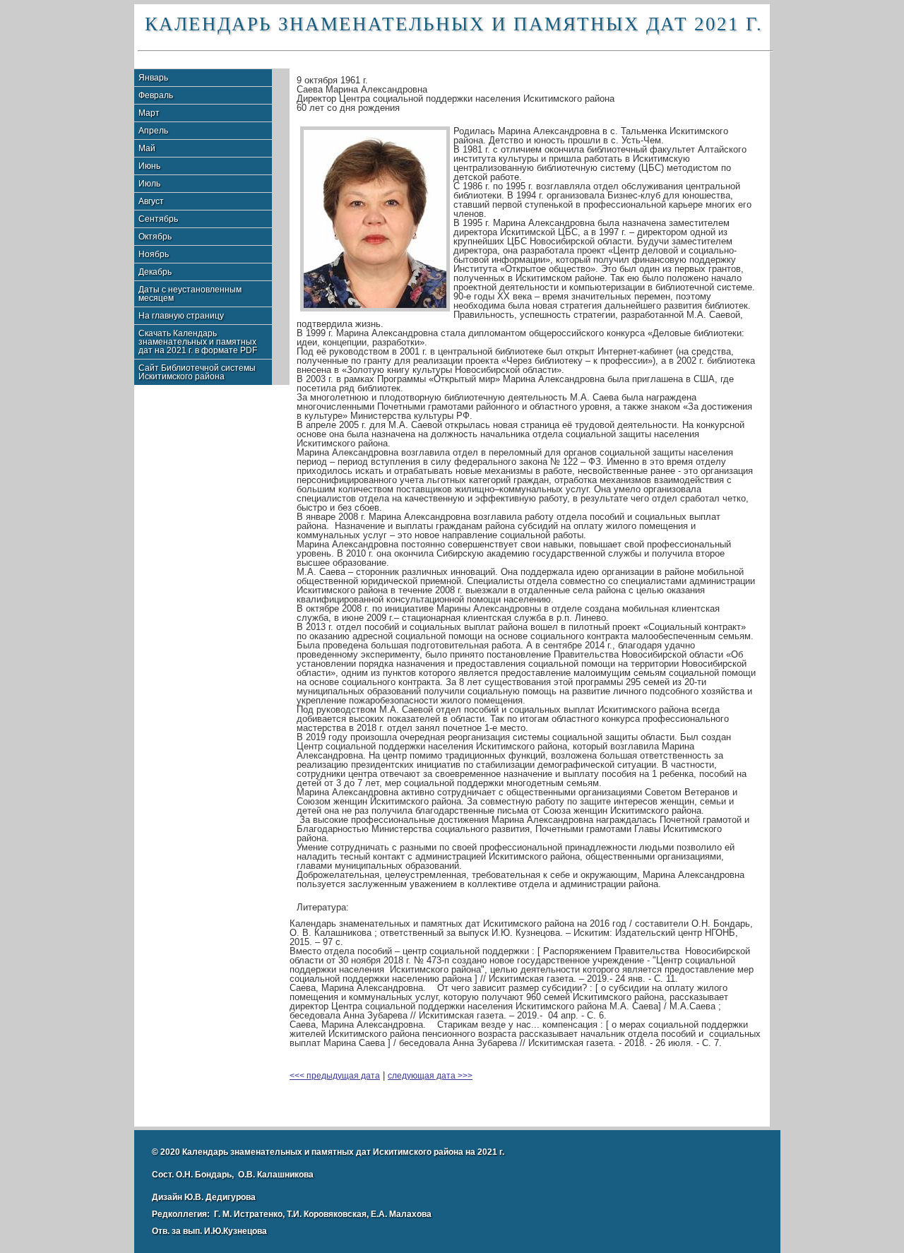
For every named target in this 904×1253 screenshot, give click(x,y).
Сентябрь (158, 219)
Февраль (155, 95)
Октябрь (155, 237)
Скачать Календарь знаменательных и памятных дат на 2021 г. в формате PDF (197, 341)
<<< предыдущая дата (335, 1076)
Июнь (149, 166)
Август (151, 201)
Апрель (153, 131)
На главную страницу (181, 316)
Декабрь (155, 272)
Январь (153, 78)
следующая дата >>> (430, 1076)
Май (146, 148)
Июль (149, 184)
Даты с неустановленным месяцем (190, 294)
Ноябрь (153, 254)
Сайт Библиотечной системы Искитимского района (197, 372)
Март (149, 113)
